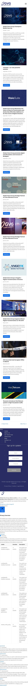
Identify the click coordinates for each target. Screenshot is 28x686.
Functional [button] (2, 646)
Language (15, 461)
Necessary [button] (2, 534)
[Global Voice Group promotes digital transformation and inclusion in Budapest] (14, 142)
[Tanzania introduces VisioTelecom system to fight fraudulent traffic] (14, 390)
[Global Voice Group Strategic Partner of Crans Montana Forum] (14, 185)
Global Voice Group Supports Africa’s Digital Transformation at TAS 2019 (14, 319)
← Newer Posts (4, 423)
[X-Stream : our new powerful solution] (14, 57)
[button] (26, 3)
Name (15, 450)
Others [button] (1, 679)
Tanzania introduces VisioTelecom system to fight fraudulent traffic (13, 401)
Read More (6, 44)
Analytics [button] (2, 661)
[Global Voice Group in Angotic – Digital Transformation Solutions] (14, 267)
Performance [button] (3, 653)
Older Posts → (23, 423)
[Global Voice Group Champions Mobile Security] (14, 15)
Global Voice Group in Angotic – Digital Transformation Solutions (13, 278)
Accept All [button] (11, 504)
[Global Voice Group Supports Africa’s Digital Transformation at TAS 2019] (14, 308)
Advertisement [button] (3, 669)
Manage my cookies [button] (4, 504)
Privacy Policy (7, 486)
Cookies (14, 486)
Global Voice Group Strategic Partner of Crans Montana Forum (14, 196)
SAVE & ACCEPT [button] (3, 685)
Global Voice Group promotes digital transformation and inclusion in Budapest (14, 154)
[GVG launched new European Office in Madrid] (14, 349)
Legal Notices (20, 486)
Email (15, 455)
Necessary (4, 535)
